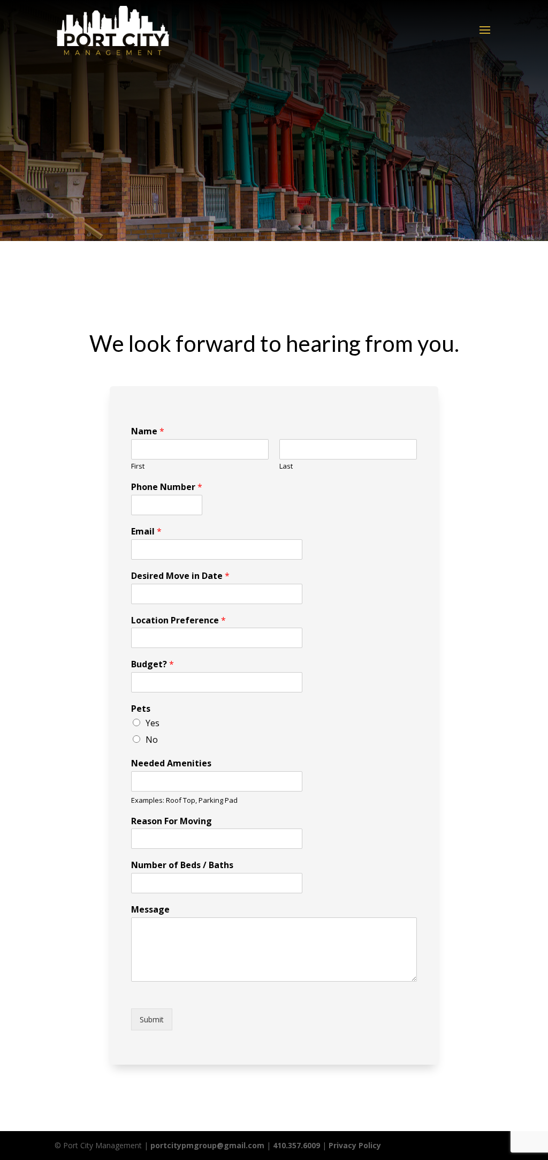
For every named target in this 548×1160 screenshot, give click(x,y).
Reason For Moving (171, 821)
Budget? (152, 664)
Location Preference (178, 620)
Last (286, 466)
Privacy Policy (355, 1145)
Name (147, 431)
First (137, 466)
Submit (152, 1019)
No (152, 739)
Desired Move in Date (180, 576)
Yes (152, 723)
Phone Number (166, 487)
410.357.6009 (296, 1145)
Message (150, 909)
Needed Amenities (171, 763)
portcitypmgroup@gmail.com (207, 1145)
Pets (140, 708)
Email (146, 531)
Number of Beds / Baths (182, 865)
